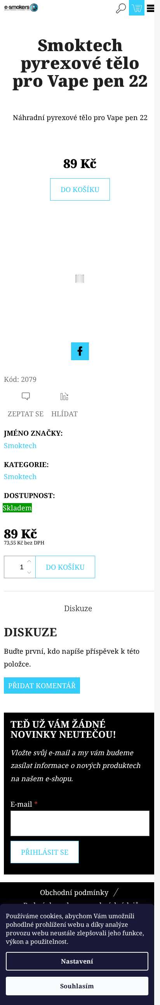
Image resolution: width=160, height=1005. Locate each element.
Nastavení (77, 961)
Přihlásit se (44, 852)
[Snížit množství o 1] (29, 572)
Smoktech (20, 445)
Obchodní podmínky (74, 892)
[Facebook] (80, 351)
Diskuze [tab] (78, 608)
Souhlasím (77, 986)
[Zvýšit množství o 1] (29, 561)
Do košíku (80, 189)
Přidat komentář (42, 685)
